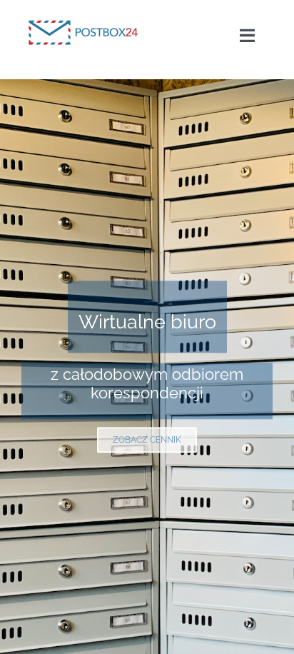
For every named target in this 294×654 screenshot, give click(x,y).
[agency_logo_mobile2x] (85, 15)
